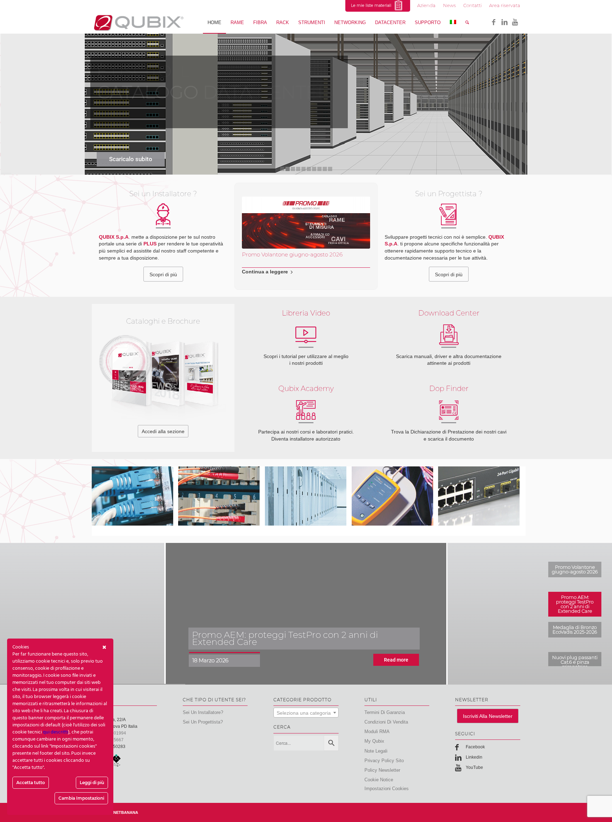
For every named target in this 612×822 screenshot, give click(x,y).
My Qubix (374, 741)
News (449, 5)
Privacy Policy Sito (384, 760)
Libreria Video (306, 313)
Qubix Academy (306, 388)
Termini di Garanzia (384, 712)
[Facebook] (493, 22)
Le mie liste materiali (372, 5)
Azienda (426, 5)
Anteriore (252, 226)
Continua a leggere (265, 271)
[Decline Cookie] (104, 647)
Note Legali (375, 751)
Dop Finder (449, 388)
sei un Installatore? (203, 712)
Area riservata (504, 5)
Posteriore (359, 226)
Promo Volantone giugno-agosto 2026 (292, 254)
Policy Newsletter (382, 770)
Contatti (472, 5)
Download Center (449, 313)
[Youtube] (515, 22)
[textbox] (306, 713)
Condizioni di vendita (386, 722)
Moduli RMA (377, 731)
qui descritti (55, 732)
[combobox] (306, 713)
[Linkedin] (504, 22)
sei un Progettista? (203, 722)
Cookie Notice (378, 779)
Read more (396, 660)
